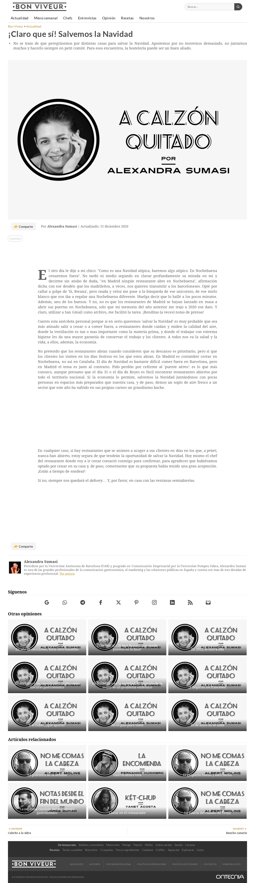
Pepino (137, 845)
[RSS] (190, 602)
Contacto (210, 864)
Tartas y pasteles (72, 849)
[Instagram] (154, 602)
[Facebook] (100, 602)
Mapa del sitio (231, 864)
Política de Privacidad (151, 864)
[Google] (46, 602)
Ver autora (67, 574)
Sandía (179, 845)
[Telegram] (82, 602)
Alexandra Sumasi (41, 562)
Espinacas (188, 849)
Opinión (15, 238)
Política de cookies (185, 864)
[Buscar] (238, 6)
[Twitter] (118, 602)
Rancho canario (236, 833)
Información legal (118, 864)
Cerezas (190, 845)
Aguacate (173, 849)
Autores (94, 864)
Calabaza (147, 849)
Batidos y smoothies (91, 845)
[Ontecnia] (230, 877)
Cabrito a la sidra (19, 833)
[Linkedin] (172, 602)
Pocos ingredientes (127, 849)
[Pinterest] (136, 602)
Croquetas (106, 849)
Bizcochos (91, 849)
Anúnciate (76, 864)
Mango (126, 845)
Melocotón (113, 845)
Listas (200, 849)
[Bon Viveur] (39, 7)
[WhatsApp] (64, 602)
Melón (149, 845)
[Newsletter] (208, 602)
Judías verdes (163, 845)
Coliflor (160, 849)
